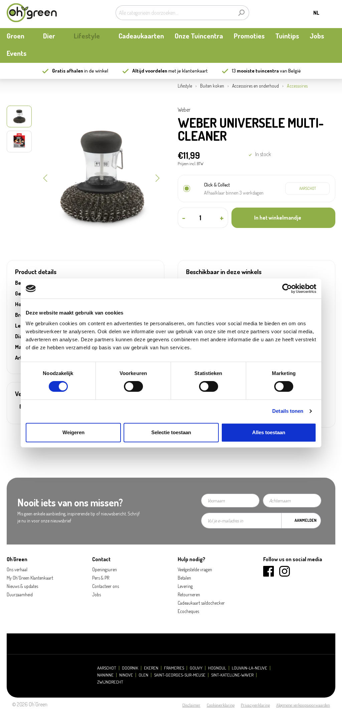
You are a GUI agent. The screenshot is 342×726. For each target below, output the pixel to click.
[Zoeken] (241, 12)
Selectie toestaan (171, 432)
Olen (143, 675)
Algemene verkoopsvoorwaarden (303, 705)
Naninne (105, 675)
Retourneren (189, 594)
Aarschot (106, 668)
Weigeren (73, 432)
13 (255, 71)
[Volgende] (157, 177)
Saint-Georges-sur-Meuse (179, 675)
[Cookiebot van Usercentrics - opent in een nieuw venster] (287, 288)
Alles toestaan (268, 432)
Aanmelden (306, 520)
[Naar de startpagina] (32, 12)
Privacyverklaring (255, 705)
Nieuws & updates (22, 586)
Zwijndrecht (110, 682)
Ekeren (151, 668)
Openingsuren (104, 569)
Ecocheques (188, 611)
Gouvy (196, 668)
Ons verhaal (17, 569)
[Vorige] (45, 177)
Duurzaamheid (20, 594)
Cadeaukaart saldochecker (201, 603)
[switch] (133, 386)
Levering (185, 586)
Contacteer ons (105, 586)
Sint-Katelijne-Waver (232, 675)
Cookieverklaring (220, 705)
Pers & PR (100, 578)
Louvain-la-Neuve (249, 668)
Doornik (130, 668)
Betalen (184, 578)
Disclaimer (191, 705)
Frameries (174, 668)
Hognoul (217, 668)
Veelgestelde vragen (195, 569)
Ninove (126, 675)
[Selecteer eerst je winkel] (307, 188)
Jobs (96, 594)
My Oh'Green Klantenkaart (30, 578)
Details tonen (287, 411)
